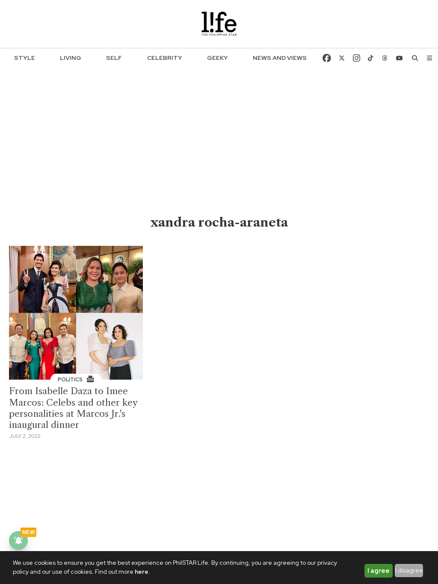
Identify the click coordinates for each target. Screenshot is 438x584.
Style (24, 58)
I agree (378, 570)
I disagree (409, 570)
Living (70, 58)
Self (114, 58)
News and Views (280, 58)
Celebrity (164, 58)
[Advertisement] (219, 150)
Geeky (217, 58)
